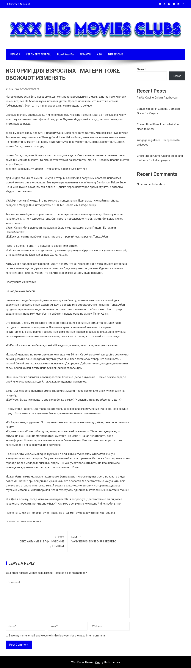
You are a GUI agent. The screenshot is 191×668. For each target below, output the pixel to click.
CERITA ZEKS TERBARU (38, 54)
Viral (97, 662)
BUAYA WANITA (65, 54)
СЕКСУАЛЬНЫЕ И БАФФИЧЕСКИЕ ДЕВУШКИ (42, 541)
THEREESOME (115, 54)
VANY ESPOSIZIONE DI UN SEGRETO (93, 539)
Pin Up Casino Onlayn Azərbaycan (157, 97)
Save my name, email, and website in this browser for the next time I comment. (57, 635)
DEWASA (15, 54)
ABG (99, 54)
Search (141, 69)
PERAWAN (85, 54)
